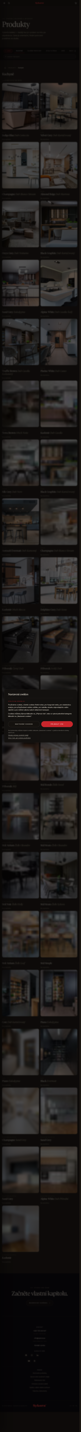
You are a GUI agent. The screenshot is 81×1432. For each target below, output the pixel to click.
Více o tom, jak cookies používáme (19, 738)
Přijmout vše (57, 724)
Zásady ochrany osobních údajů (18, 735)
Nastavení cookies (24, 724)
